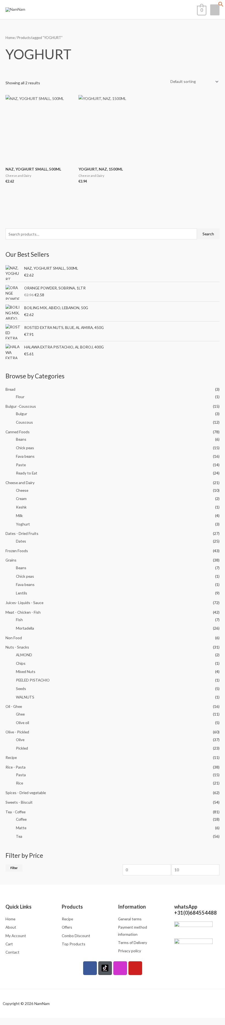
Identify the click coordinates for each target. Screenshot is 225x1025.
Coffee (21, 819)
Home (10, 38)
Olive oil (22, 722)
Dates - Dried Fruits (21, 533)
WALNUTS (25, 697)
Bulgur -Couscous (20, 406)
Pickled (22, 748)
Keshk (21, 507)
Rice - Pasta (15, 767)
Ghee (20, 714)
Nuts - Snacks (17, 647)
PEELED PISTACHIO (33, 680)
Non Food (13, 637)
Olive (20, 739)
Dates (21, 541)
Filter (14, 868)
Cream (21, 498)
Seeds (21, 688)
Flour (20, 396)
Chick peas (25, 447)
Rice (19, 783)
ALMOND (24, 654)
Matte (21, 827)
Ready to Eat (26, 473)
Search (208, 233)
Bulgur (21, 413)
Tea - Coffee (15, 811)
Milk (19, 515)
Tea (19, 836)
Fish (19, 619)
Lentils (21, 593)
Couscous (24, 422)
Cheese (22, 490)
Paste (21, 464)
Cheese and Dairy (20, 482)
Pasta (21, 774)
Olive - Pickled (17, 732)
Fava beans (25, 456)
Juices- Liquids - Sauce (24, 602)
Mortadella (25, 628)
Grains (10, 560)
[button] (221, 5)
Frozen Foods (16, 550)
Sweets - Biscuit (19, 802)
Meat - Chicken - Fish (23, 612)
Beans (21, 439)
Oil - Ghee (13, 706)
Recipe (11, 757)
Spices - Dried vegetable (25, 792)
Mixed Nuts (25, 671)
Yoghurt (23, 524)
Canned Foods (17, 431)
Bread (10, 389)
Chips (21, 663)
